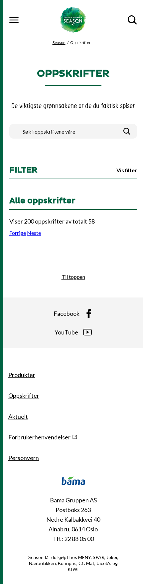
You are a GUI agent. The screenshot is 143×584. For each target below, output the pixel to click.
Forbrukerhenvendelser (39, 437)
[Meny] (14, 20)
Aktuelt (18, 416)
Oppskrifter (23, 395)
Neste (34, 233)
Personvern (23, 457)
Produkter (21, 374)
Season (59, 42)
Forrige (17, 233)
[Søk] (126, 131)
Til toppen (73, 277)
